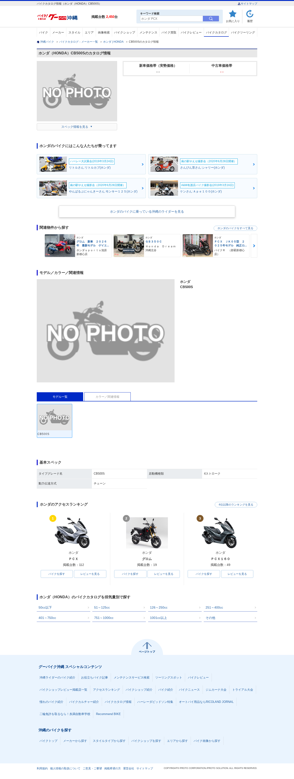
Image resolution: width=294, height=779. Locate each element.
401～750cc (47, 618)
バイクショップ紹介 (139, 689)
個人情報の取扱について (65, 768)
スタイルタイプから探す (109, 741)
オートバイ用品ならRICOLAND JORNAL (206, 702)
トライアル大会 (242, 689)
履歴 (250, 20)
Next (254, 246)
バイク (43, 32)
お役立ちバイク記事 (94, 677)
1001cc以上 (158, 618)
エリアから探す (177, 741)
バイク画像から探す (207, 741)
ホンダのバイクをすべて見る (235, 228)
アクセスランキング (106, 689)
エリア (89, 32)
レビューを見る (90, 574)
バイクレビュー (191, 32)
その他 (210, 618)
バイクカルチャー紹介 (84, 702)
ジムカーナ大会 (216, 689)
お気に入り (233, 20)
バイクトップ (48, 741)
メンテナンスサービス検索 (132, 677)
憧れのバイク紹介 (51, 702)
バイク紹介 (165, 689)
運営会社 (128, 768)
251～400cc (214, 607)
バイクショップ (124, 32)
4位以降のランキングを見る (236, 504)
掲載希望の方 (112, 768)
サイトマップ (249, 3)
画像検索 (104, 32)
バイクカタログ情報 (118, 702)
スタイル (74, 32)
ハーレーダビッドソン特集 (155, 702)
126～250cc (158, 607)
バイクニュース (189, 689)
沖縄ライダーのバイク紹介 (57, 677)
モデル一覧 (60, 396)
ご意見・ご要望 (92, 768)
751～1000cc (103, 618)
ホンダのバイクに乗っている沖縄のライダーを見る (147, 211)
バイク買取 (168, 32)
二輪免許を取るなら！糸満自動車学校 (65, 714)
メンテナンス (148, 32)
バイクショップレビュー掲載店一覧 (63, 689)
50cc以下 (45, 607)
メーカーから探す (75, 741)
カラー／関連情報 (107, 396)
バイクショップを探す (146, 741)
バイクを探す (56, 574)
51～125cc (102, 607)
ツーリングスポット (168, 677)
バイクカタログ (216, 32)
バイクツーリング (243, 32)
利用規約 (42, 768)
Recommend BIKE (108, 714)
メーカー (58, 32)
